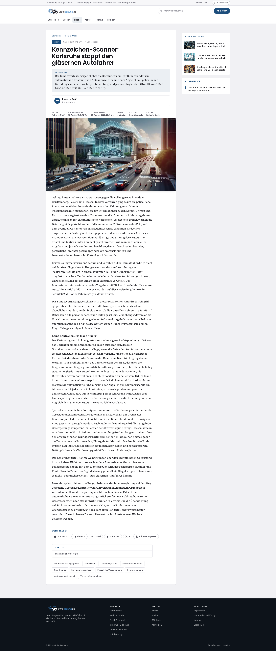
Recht (77, 19)
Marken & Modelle (118, 629)
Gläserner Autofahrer (132, 563)
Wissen (66, 19)
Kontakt (198, 620)
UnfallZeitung (116, 634)
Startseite (53, 19)
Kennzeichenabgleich (81, 570)
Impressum (199, 610)
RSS (205, 2)
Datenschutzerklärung (204, 615)
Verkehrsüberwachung (91, 576)
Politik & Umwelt (117, 620)
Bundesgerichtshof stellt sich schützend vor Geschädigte (212, 68)
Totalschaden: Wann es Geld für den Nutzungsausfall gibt (211, 57)
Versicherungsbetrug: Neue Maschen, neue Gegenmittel (211, 45)
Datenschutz (90, 563)
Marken (111, 19)
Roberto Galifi (69, 99)
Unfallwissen (116, 610)
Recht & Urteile (70, 36)
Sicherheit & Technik (119, 625)
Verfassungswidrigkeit (64, 576)
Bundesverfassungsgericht (66, 563)
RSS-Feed (156, 620)
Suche (155, 615)
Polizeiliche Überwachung (109, 570)
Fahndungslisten (109, 563)
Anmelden (222, 10)
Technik (99, 19)
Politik (88, 19)
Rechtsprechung (135, 570)
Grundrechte (60, 570)
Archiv (199, 2)
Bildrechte (199, 625)
